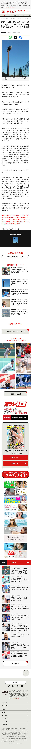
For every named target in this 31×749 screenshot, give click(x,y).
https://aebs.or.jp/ (14, 698)
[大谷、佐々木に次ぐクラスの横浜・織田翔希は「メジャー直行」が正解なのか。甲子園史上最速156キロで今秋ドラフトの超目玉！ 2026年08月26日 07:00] (7, 350)
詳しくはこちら (10, 7)
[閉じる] (29, 5)
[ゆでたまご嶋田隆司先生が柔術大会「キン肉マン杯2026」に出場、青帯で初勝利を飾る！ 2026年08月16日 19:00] (7, 381)
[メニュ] (28, 12)
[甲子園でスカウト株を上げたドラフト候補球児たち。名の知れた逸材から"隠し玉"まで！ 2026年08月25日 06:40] (7, 365)
